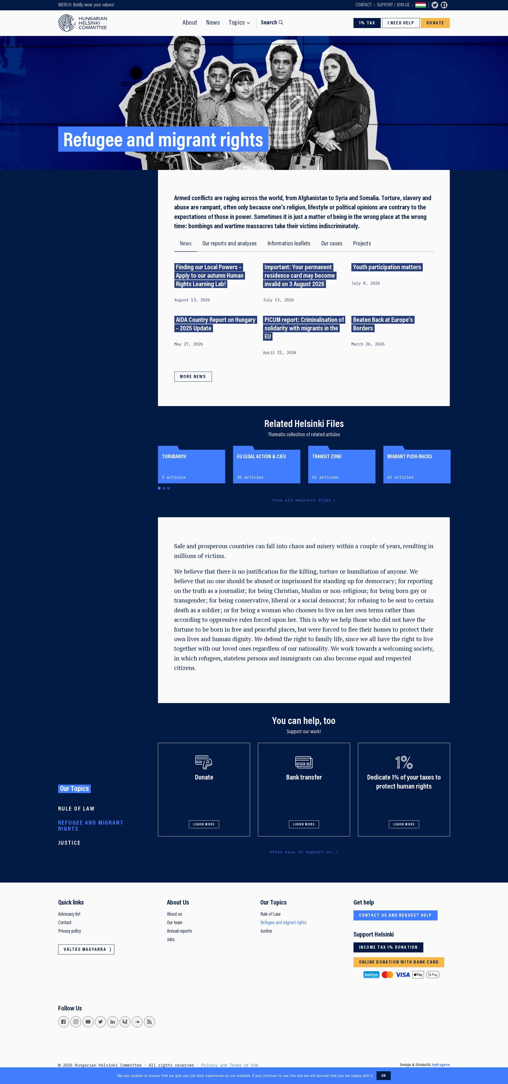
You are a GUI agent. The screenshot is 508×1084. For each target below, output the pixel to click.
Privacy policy (69, 931)
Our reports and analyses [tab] (229, 244)
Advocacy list (69, 914)
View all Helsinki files (302, 500)
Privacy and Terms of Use (229, 1065)
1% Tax (367, 23)
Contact (363, 5)
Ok (383, 1076)
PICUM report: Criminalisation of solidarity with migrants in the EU (304, 328)
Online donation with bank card (399, 962)
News (213, 23)
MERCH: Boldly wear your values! (86, 5)
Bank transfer (304, 777)
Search (269, 23)
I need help (401, 23)
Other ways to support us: (302, 851)
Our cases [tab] (332, 244)
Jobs (171, 939)
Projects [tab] (362, 244)
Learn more (204, 824)
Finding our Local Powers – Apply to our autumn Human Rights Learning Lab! (209, 276)
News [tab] (186, 244)
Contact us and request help (395, 915)
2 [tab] (163, 488)
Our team (174, 922)
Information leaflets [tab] (289, 244)
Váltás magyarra (420, 5)
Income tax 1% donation (388, 947)
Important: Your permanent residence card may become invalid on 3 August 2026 (300, 276)
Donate (435, 23)
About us (174, 914)
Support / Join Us (393, 5)
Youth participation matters (387, 267)
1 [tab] (159, 488)
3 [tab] (168, 488)
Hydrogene (441, 1065)
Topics (237, 23)
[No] (501, 1075)
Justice (69, 843)
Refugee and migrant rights (91, 826)
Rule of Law (76, 809)
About (190, 23)
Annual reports (179, 931)
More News (193, 377)
